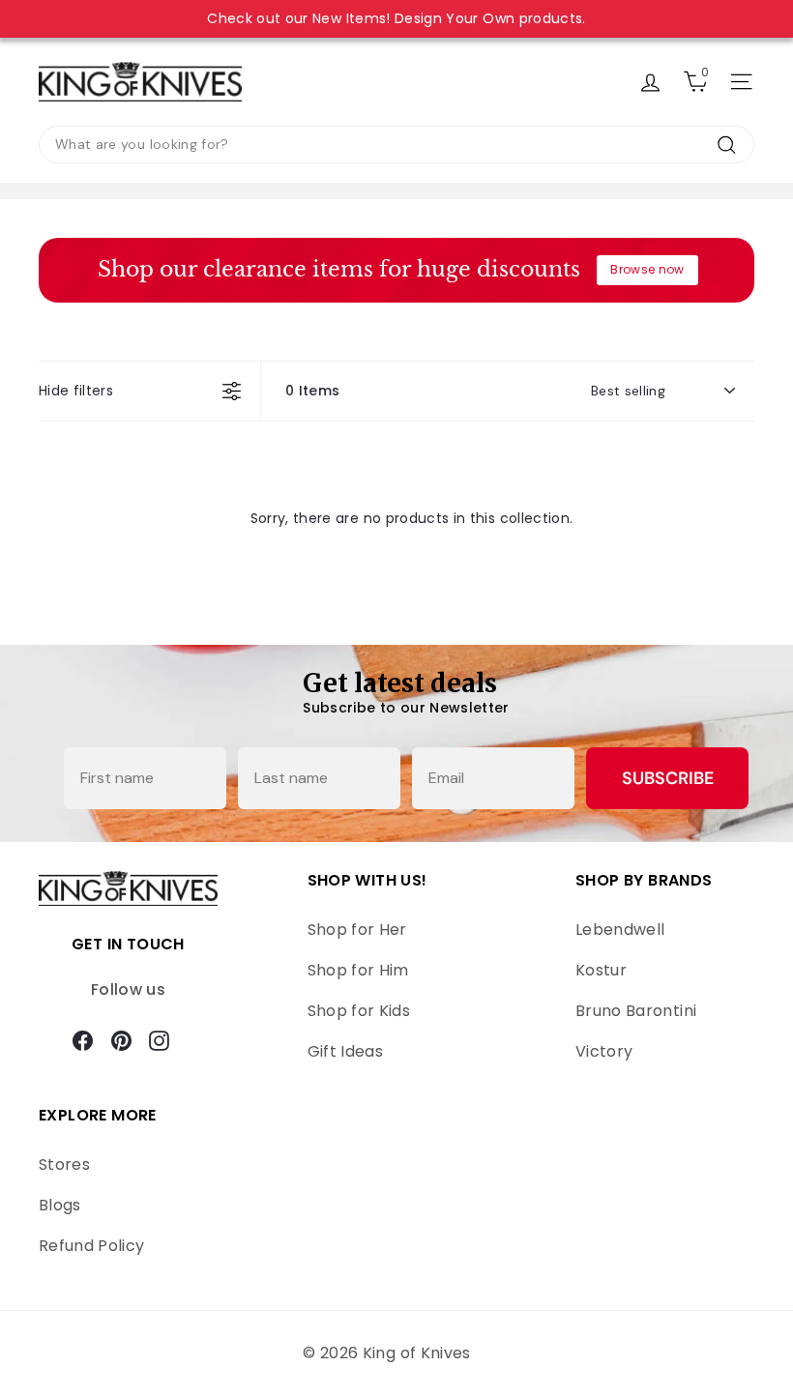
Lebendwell (620, 929)
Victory (603, 1051)
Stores (64, 1164)
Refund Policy (92, 1246)
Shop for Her (357, 929)
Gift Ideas (346, 1051)
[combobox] (396, 144)
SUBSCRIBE (668, 778)
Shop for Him (358, 970)
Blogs (60, 1205)
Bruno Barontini (635, 1011)
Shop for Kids (359, 1011)
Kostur (601, 970)
